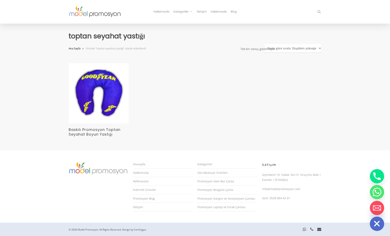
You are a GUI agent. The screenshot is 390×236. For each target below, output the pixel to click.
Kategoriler (204, 164)
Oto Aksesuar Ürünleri (212, 173)
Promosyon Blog (144, 198)
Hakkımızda (141, 173)
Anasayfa (139, 164)
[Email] (377, 208)
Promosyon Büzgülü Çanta (215, 190)
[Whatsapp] (377, 192)
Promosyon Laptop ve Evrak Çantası (221, 207)
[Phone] (377, 176)
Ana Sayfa (74, 48)
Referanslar (141, 181)
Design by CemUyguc (134, 229)
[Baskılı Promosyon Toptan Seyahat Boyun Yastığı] (99, 93)
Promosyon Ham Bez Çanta (215, 181)
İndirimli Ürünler (144, 190)
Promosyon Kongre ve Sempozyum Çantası (226, 198)
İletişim (138, 207)
